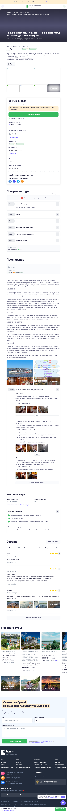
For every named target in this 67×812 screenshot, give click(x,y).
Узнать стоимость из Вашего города (18, 505)
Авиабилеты (37, 759)
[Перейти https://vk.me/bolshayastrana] (10, 181)
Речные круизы (24, 12)
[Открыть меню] (2, 6)
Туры (2, 759)
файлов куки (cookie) (52, 797)
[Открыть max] (59, 795)
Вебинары (19, 764)
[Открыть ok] (33, 795)
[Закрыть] (57, 204)
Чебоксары (39, 39)
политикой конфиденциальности (45, 741)
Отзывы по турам (59, 764)
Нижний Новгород (17, 39)
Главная (9, 12)
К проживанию (13, 137)
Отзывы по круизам (60, 767)
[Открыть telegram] (7, 795)
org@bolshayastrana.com (47, 776)
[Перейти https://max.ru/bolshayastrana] (14, 181)
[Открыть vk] (20, 795)
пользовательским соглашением (36, 742)
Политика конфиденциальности (29, 801)
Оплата (3, 764)
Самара (25, 39)
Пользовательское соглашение (9, 801)
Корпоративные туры (7, 767)
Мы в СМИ (18, 762)
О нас (56, 759)
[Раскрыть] (57, 214)
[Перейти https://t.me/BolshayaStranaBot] (18, 181)
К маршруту (12, 153)
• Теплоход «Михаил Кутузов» (23, 266)
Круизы (16, 12)
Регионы (3, 762)
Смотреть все (56, 194)
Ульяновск (31, 39)
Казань (9, 39)
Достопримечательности (23, 767)
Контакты (57, 762)
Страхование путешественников (42, 767)
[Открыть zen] (46, 795)
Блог (17, 759)
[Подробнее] (19, 46)
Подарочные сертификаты (41, 764)
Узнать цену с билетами (8, 810)
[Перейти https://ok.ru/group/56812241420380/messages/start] (22, 181)
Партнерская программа (40, 762)
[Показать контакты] (64, 6)
